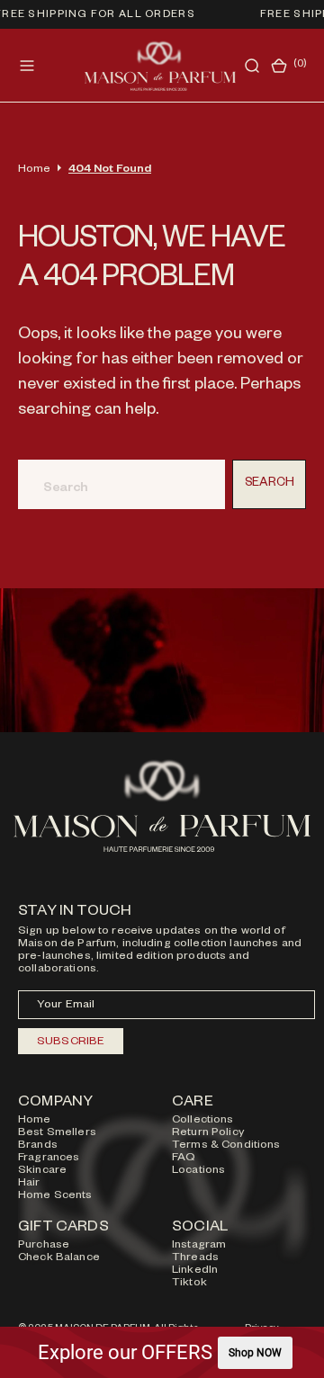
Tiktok (189, 1283)
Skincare (42, 1171)
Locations (198, 1171)
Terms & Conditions (226, 1146)
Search (269, 484)
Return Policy (208, 1133)
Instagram (199, 1245)
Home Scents (55, 1196)
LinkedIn (195, 1271)
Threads (195, 1258)
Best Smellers (57, 1133)
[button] (27, 66)
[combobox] (121, 484)
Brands (38, 1146)
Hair (29, 1183)
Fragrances (48, 1158)
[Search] (252, 66)
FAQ (183, 1158)
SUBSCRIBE (70, 1042)
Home (34, 170)
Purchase (43, 1245)
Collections (203, 1120)
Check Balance (59, 1258)
